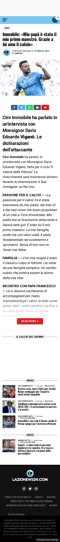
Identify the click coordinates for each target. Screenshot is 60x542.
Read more (28, 321)
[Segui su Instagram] (36, 488)
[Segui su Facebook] (24, 488)
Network (53, 505)
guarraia (18, 53)
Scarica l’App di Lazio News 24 (18, 497)
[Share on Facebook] (14, 107)
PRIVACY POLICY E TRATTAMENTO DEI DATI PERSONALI (32, 501)
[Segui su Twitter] (30, 488)
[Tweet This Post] (22, 107)
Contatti (39, 497)
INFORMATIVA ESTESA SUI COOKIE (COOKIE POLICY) (26, 505)
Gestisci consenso (16, 514)
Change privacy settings (47, 540)
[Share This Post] (30, 107)
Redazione (51, 497)
